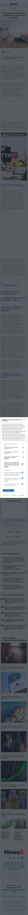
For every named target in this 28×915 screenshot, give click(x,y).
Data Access (14, 495)
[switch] (23, 447)
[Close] (25, 419)
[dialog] (14, 457)
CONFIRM (8, 490)
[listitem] (14, 444)
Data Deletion (6, 495)
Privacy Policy (22, 495)
